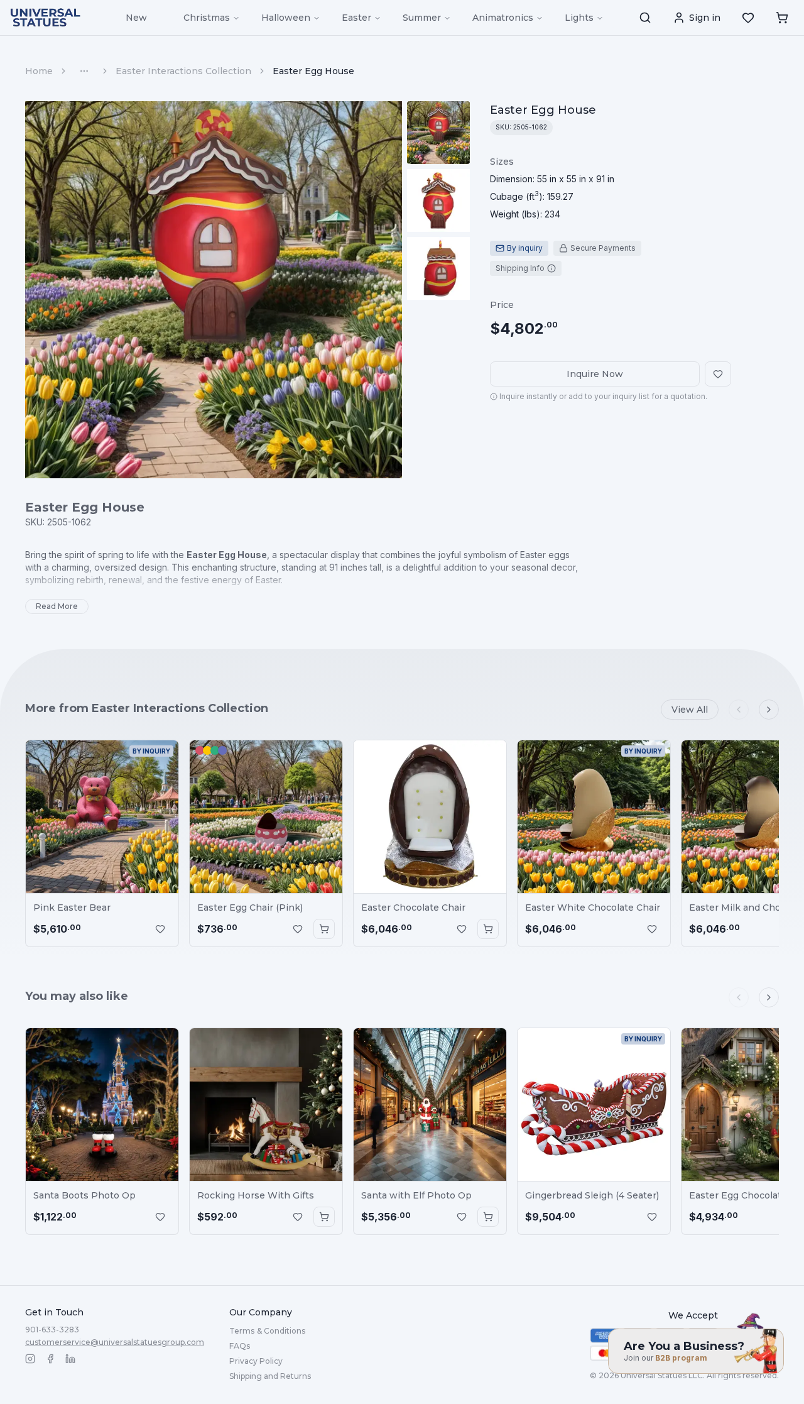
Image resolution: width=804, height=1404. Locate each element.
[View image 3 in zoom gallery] (438, 268)
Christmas (206, 17)
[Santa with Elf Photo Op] (430, 1104)
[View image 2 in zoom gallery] (438, 200)
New (136, 17)
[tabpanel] (552, 188)
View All (689, 709)
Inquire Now (595, 374)
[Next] (769, 709)
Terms (267, 1330)
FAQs (239, 1346)
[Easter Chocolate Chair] (430, 816)
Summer (422, 17)
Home (39, 71)
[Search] (645, 18)
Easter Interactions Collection (183, 71)
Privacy (256, 1361)
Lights (579, 17)
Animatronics (502, 17)
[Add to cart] (324, 929)
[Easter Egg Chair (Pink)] (266, 816)
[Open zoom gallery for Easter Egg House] (213, 289)
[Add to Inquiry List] (160, 929)
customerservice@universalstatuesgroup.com (114, 1342)
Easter (356, 17)
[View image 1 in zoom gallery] (438, 132)
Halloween (285, 17)
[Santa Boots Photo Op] (102, 1104)
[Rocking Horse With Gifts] (266, 1104)
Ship (270, 1376)
